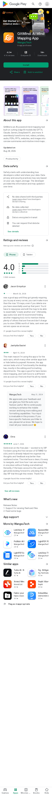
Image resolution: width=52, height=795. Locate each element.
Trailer (25, 22)
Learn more (17, 199)
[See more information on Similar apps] (46, 564)
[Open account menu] (47, 4)
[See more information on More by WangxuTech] (46, 523)
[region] (26, 54)
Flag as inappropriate (16, 604)
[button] (30, 56)
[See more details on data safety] (13, 231)
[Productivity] (12, 159)
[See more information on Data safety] (46, 166)
